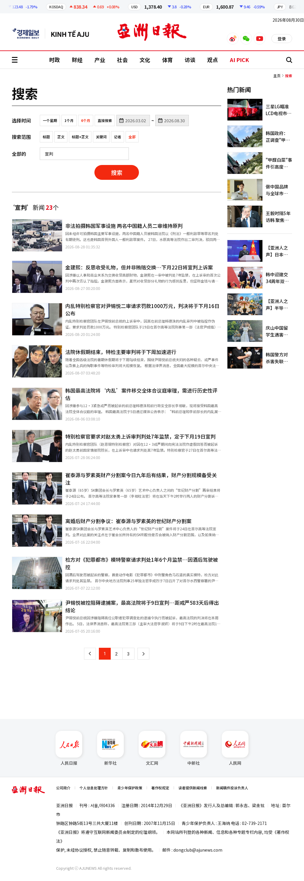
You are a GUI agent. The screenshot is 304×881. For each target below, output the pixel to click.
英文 (28, 33)
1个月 (69, 120)
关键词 (101, 136)
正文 (60, 136)
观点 (212, 60)
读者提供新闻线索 (192, 787)
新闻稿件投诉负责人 (232, 787)
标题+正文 (80, 136)
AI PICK (239, 60)
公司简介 (63, 787)
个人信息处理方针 (94, 787)
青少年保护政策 (129, 787)
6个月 (85, 120)
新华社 (110, 763)
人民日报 (69, 763)
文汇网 (152, 763)
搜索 (116, 172)
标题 (46, 136)
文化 (145, 60)
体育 (167, 60)
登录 (282, 39)
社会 (122, 60)
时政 (54, 60)
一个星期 (50, 120)
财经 (77, 60)
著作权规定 (160, 787)
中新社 (193, 763)
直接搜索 (105, 120)
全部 (132, 136)
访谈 (190, 60)
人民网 (235, 763)
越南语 (73, 33)
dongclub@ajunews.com (197, 850)
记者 (117, 136)
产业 (99, 60)
